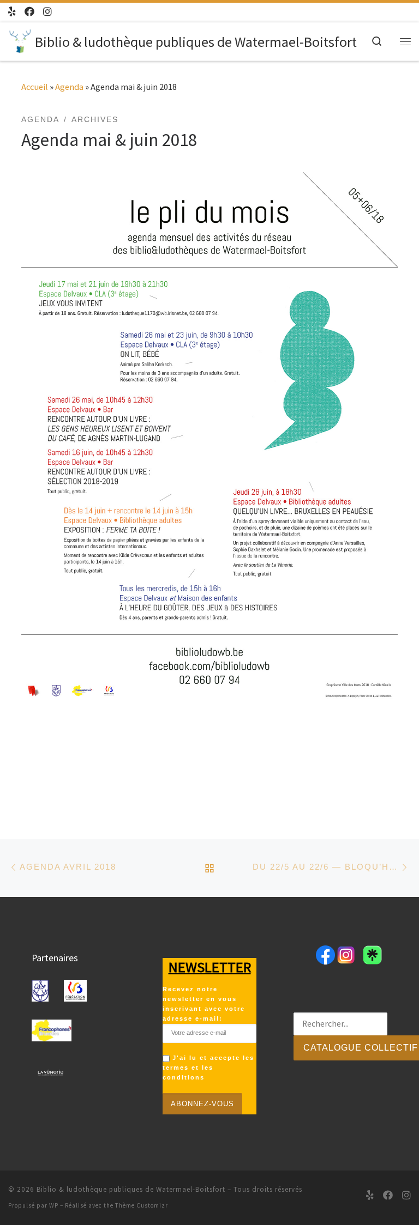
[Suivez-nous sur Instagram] (47, 12)
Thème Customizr (141, 1205)
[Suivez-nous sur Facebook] (29, 12)
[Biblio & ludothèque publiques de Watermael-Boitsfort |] (19, 39)
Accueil (34, 86)
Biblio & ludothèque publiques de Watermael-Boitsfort (131, 1189)
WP (53, 1205)
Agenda (69, 86)
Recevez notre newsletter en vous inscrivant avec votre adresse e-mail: (204, 1004)
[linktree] (12, 12)
